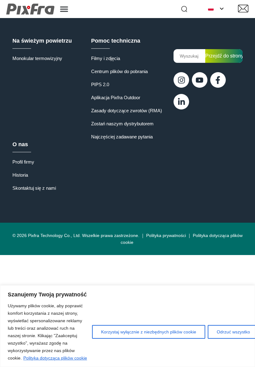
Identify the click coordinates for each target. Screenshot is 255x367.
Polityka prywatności (166, 235)
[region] (127, 326)
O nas (20, 144)
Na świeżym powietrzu (42, 41)
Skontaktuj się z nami (34, 188)
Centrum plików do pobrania (119, 71)
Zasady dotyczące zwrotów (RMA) (126, 110)
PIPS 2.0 (100, 84)
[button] (64, 9)
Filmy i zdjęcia (105, 58)
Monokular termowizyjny (37, 58)
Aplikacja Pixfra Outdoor (115, 97)
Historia (20, 175)
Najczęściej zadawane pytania (122, 136)
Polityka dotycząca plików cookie (55, 357)
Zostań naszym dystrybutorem (122, 123)
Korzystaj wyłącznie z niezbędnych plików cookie (148, 331)
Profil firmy (23, 162)
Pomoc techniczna (115, 41)
